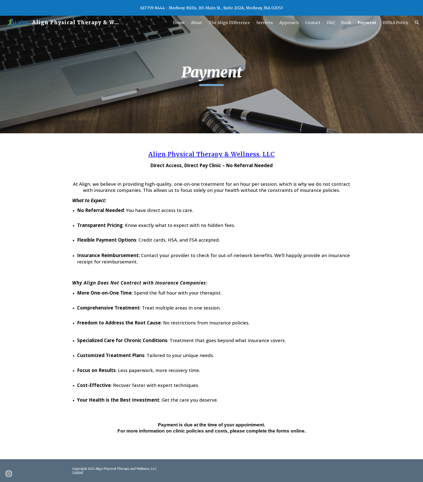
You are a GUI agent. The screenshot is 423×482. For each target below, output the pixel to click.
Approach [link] (289, 22)
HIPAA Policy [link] (395, 22)
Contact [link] (312, 22)
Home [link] (179, 22)
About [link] (196, 22)
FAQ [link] (331, 22)
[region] (211, 8)
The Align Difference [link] (229, 22)
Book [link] (346, 22)
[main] (211, 74)
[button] (417, 22)
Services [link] (264, 22)
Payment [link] (367, 22)
